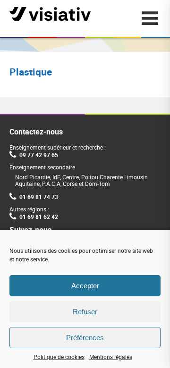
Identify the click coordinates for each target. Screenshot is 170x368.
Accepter (85, 286)
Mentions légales (110, 356)
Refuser (85, 312)
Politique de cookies (59, 356)
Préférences (85, 338)
